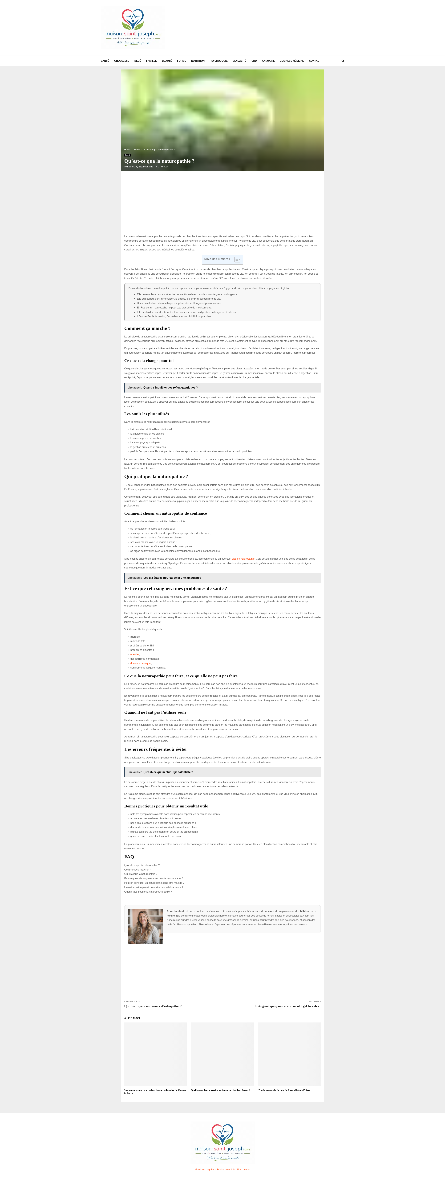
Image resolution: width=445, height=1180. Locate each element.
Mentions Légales (204, 1169)
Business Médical (292, 60)
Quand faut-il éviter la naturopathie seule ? (148, 891)
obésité (134, 654)
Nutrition (198, 60)
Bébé (137, 60)
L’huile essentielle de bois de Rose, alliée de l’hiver (284, 1090)
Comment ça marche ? (137, 869)
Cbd (254, 60)
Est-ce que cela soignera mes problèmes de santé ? (153, 878)
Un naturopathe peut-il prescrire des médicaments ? (153, 887)
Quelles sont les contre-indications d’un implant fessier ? (220, 1090)
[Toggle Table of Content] (236, 260)
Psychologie (219, 60)
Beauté (167, 60)
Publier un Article (226, 1169)
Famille (151, 60)
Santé (105, 60)
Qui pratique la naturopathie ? (140, 873)
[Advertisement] (281, 27)
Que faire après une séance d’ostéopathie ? (153, 1006)
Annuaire (268, 60)
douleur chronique (140, 663)
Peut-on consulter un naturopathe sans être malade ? (154, 882)
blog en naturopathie (243, 558)
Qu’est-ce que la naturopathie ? (142, 865)
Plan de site (243, 1169)
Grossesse (121, 60)
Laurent (131, 167)
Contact (315, 60)
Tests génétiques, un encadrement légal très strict (288, 1006)
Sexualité (239, 60)
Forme (181, 60)
